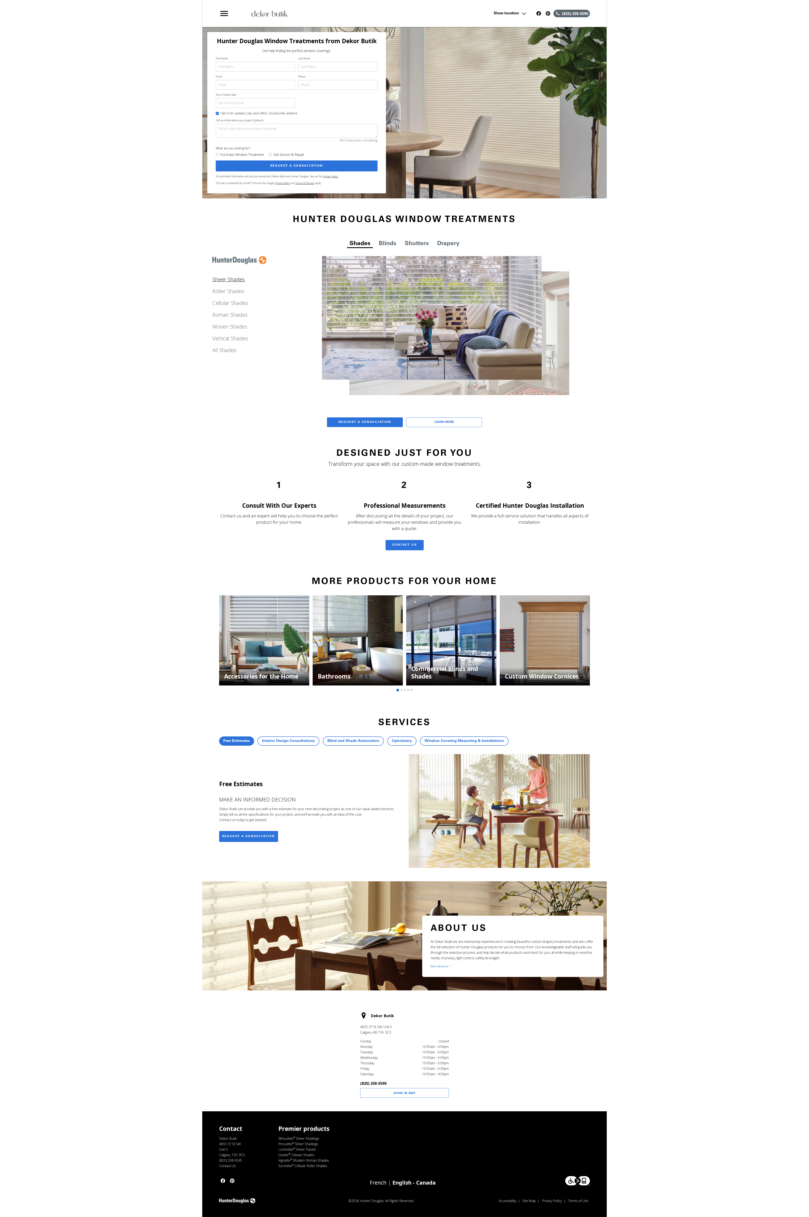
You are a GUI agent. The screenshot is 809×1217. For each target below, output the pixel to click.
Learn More (444, 422)
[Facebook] (538, 13)
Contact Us (404, 545)
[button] (224, 13)
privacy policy (330, 176)
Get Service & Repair (288, 154)
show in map (404, 1093)
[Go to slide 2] (401, 690)
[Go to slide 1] (397, 690)
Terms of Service (304, 183)
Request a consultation (248, 836)
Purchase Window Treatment (242, 154)
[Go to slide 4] (408, 690)
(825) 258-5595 (373, 1083)
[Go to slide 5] (412, 690)
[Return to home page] (306, 13)
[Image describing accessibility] (577, 1181)
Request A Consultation (365, 422)
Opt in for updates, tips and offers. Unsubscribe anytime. (259, 113)
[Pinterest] (548, 13)
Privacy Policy (282, 183)
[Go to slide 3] (405, 690)
